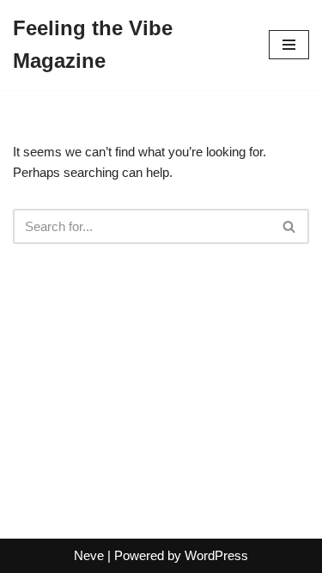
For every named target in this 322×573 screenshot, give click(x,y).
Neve (89, 555)
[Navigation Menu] (289, 44)
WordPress (216, 555)
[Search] (289, 226)
